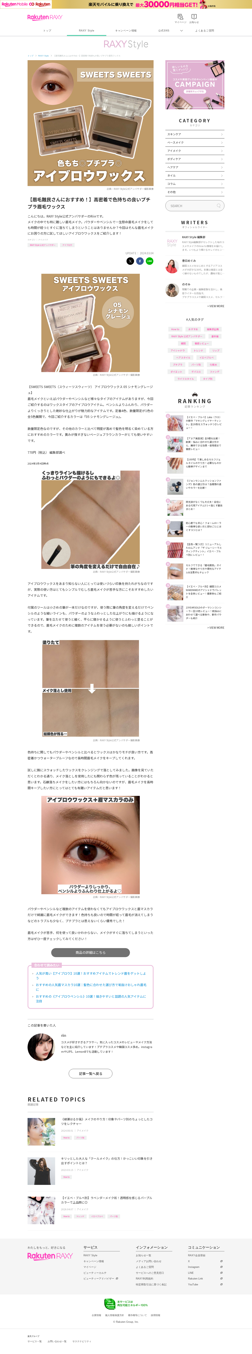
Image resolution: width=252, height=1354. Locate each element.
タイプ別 (207, 378)
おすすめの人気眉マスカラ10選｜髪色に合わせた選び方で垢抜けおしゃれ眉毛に (91, 987)
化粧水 (213, 364)
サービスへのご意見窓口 (150, 1272)
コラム (171, 184)
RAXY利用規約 (144, 1278)
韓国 (183, 343)
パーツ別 (80, 1137)
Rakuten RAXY (45, 18)
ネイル (171, 175)
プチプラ (177, 364)
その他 (171, 192)
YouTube (193, 1284)
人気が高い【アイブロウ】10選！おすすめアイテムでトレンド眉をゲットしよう (91, 975)
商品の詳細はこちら (91, 952)
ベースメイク (175, 142)
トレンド (80, 1216)
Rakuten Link (195, 1278)
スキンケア (174, 134)
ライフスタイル (185, 378)
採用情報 (155, 1315)
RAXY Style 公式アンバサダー (43, 244)
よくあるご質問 (204, 30)
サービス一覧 (35, 1341)
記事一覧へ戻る (90, 1073)
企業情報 (96, 1315)
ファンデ (214, 371)
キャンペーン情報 (126, 30)
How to (66, 1137)
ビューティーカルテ (95, 1272)
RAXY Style (86, 30)
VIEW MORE (215, 306)
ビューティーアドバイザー (98, 1278)
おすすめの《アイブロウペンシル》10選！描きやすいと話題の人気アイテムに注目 (91, 998)
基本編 (215, 336)
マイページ (89, 1267)
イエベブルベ (97, 1216)
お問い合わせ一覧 (57, 1341)
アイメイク (43, 239)
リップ (215, 350)
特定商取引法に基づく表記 (151, 1284)
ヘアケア (172, 167)
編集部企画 (213, 329)
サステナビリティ (81, 1341)
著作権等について (137, 1315)
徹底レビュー (202, 343)
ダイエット (176, 371)
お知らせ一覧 (143, 1255)
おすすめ (193, 329)
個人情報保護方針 (114, 1315)
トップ (47, 30)
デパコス (196, 371)
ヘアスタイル (183, 357)
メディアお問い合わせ (148, 1261)
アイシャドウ (178, 350)
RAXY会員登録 (196, 1255)
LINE (191, 1272)
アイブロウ (67, 244)
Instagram (193, 1267)
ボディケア (174, 159)
